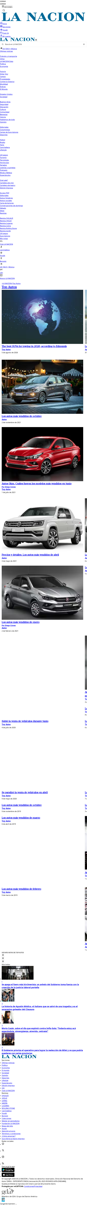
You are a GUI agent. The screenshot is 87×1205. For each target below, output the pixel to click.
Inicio (5, 24)
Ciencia (3, 117)
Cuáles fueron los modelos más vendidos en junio (37, 483)
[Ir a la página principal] (43, 20)
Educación (4, 107)
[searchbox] (42, 44)
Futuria (3, 71)
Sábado (3, 208)
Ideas (2, 211)
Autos (4, 420)
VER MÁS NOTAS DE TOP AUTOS (13, 952)
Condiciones (29, 1186)
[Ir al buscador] (4, 10)
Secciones (7, 27)
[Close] (3, 955)
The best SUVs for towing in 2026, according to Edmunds (34, 346)
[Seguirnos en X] (3, 1151)
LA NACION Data (6, 61)
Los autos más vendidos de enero (20, 622)
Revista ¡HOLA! (6, 221)
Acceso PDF (4, 193)
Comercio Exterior (7, 81)
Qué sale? (4, 180)
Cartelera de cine (7, 183)
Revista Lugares (6, 223)
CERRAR (3, 1)
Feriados (3, 165)
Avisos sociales (6, 200)
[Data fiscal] (3, 1201)
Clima (2, 59)
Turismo (3, 157)
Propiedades (5, 79)
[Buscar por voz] (84, 44)
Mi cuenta (7, 36)
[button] (43, 159)
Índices (3, 87)
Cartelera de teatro (7, 185)
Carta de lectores (7, 203)
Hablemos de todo (7, 119)
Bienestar (4, 114)
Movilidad (4, 84)
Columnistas (5, 130)
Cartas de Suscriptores (9, 132)
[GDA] (8, 1194)
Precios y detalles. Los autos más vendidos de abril (30, 555)
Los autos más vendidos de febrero (21, 889)
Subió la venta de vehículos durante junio (25, 721)
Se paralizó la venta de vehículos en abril (25, 792)
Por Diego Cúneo (9, 487)
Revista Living (5, 226)
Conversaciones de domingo (11, 205)
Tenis (2, 145)
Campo (3, 76)
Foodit (5, 30)
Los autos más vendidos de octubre (22, 416)
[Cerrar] (36, 40)
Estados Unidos (6, 94)
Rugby (2, 142)
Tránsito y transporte (8, 56)
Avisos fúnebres (6, 198)
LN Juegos (4, 155)
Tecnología (4, 160)
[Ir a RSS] (3, 1164)
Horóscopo (4, 162)
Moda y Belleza (6, 173)
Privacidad (38, 1186)
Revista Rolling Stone (8, 228)
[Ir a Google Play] (8, 1171)
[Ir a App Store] (8, 1176)
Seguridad (4, 104)
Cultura (3, 109)
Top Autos (16, 283)
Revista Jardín (5, 231)
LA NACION (7, 283)
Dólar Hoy (4, 74)
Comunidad (4, 112)
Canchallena (5, 147)
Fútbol (2, 140)
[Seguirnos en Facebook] (3, 1144)
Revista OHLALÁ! (6, 218)
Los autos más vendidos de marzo (21, 818)
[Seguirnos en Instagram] (3, 1157)
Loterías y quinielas (7, 168)
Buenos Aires (5, 102)
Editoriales (4, 127)
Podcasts (3, 170)
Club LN (6, 33)
